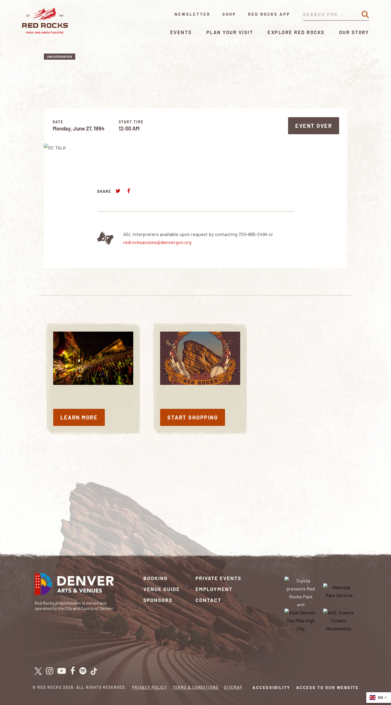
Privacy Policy (149, 687)
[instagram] (49, 671)
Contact (208, 600)
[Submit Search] (365, 14)
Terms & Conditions (195, 687)
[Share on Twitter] (118, 191)
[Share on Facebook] (128, 191)
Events (181, 32)
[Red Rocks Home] (45, 21)
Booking (155, 578)
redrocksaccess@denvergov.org (157, 242)
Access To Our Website (327, 687)
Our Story (354, 32)
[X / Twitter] (38, 671)
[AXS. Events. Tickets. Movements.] (339, 620)
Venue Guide (161, 589)
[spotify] (82, 671)
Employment (214, 589)
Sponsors (157, 600)
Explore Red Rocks (296, 32)
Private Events (218, 578)
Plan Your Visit (229, 32)
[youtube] (61, 671)
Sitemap (233, 687)
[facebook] (72, 671)
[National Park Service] (339, 591)
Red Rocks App (269, 14)
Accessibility (271, 687)
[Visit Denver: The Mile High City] (301, 620)
